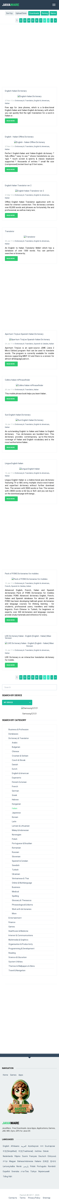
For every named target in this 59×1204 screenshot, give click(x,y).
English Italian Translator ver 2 (18, 185)
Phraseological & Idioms (22, 905)
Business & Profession (19, 729)
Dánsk (46, 1151)
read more (11, 121)
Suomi (25, 1156)
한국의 (53, 1161)
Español (6, 1171)
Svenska (15, 1171)
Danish (15, 764)
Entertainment (15, 918)
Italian (7, 103)
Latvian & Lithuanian (21, 826)
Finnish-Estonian (19, 782)
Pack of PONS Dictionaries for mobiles (22, 573)
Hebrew (15, 800)
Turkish (15, 870)
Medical (15, 892)
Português (41, 1166)
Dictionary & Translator (24, 101)
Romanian (16, 848)
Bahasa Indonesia (25, 1161)
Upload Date (21, 13)
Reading (12, 953)
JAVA (10, 5)
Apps (21, 1075)
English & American (41, 101)
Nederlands (8, 1156)
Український (43, 1171)
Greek (14, 795)
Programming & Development (21, 948)
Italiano (38, 1161)
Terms (23, 1198)
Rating (45, 13)
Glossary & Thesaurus (21, 900)
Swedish (15, 865)
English (6, 1146)
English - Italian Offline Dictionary (19, 137)
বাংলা (41, 1146)
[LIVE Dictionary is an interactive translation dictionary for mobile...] (29, 644)
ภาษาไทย (25, 1171)
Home (5, 1075)
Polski (32, 1166)
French (7, 586)
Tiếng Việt (7, 1176)
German (15, 791)
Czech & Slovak (18, 760)
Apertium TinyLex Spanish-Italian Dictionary (24, 334)
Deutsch (42, 1156)
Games (12, 927)
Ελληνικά (52, 1156)
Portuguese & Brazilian (22, 843)
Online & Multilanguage (22, 883)
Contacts (13, 1198)
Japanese (16, 813)
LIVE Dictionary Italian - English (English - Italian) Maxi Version (28, 637)
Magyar (12, 1161)
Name (53, 13)
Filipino (17, 1156)
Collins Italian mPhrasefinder (17, 380)
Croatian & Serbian (20, 756)
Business (16, 887)
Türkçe (33, 1171)
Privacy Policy (34, 1198)
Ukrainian (16, 874)
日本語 (46, 1161)
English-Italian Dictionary (16, 91)
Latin (14, 821)
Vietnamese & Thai (20, 878)
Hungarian (16, 804)
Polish (14, 839)
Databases (13, 734)
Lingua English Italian (14, 463)
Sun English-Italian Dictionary (17, 415)
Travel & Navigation (17, 970)
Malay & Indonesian (20, 830)
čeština (38, 1151)
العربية (23, 1146)
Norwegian (16, 835)
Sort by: (9, 13)
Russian (15, 852)
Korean (15, 817)
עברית (5, 1161)
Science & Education (18, 957)
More (14, 913)
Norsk (19, 1166)
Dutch (14, 769)
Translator (9, 231)
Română (51, 1166)
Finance (12, 922)
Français (33, 1156)
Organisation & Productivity (21, 944)
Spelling (15, 896)
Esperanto (16, 778)
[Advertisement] (29, 54)
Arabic (15, 743)
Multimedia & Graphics (18, 940)
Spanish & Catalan (41, 344)
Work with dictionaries (21, 909)
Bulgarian (16, 747)
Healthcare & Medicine (18, 931)
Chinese (15, 751)
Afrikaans (15, 1146)
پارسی (26, 1166)
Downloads (34, 13)
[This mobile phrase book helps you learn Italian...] (29, 385)
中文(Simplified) (10, 1151)
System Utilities (16, 962)
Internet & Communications (21, 935)
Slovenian (16, 856)
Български (50, 1146)
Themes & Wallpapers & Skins (22, 966)
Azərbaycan (33, 1146)
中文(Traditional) (25, 1151)
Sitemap (46, 1198)
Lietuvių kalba (9, 1166)
